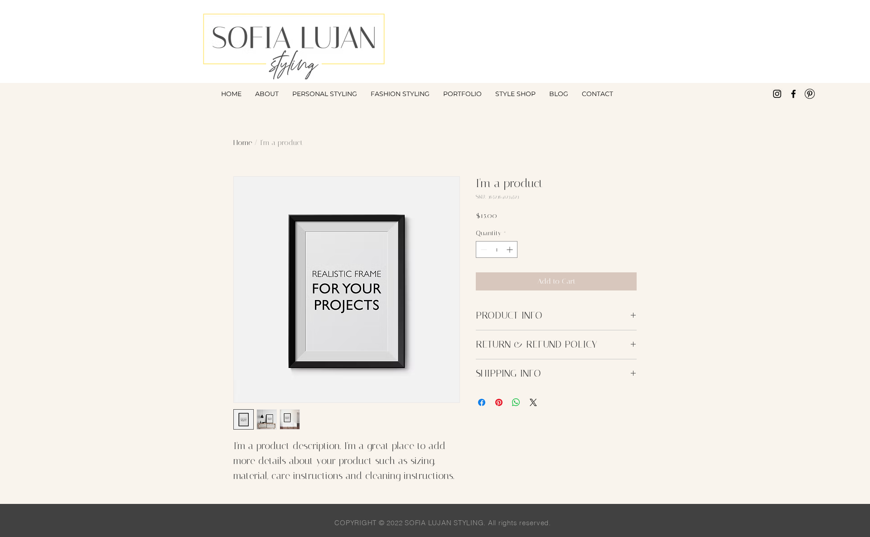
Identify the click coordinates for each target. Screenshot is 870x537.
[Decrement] (482, 249)
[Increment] (510, 249)
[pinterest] (809, 93)
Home (242, 142)
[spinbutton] (496, 249)
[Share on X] (533, 402)
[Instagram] (777, 93)
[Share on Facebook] (481, 402)
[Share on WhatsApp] (516, 402)
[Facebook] (793, 93)
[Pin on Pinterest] (498, 402)
